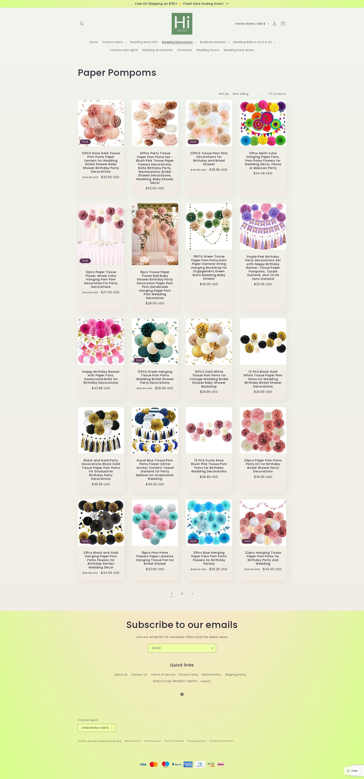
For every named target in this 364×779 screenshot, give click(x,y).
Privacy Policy (188, 674)
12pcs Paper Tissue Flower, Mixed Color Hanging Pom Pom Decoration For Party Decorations (101, 279)
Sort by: (224, 94)
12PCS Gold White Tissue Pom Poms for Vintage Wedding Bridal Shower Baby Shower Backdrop (209, 379)
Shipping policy (196, 740)
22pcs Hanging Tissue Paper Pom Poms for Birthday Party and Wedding (263, 558)
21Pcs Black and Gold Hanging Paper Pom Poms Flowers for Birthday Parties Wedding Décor (101, 560)
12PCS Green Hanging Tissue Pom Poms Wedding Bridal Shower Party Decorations (155, 377)
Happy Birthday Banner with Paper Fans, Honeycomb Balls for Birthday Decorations (101, 377)
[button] (82, 24)
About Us (121, 674)
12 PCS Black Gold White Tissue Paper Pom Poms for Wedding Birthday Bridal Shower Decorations (263, 379)
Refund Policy (211, 674)
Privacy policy (152, 740)
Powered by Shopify (109, 741)
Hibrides (93, 741)
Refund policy (133, 740)
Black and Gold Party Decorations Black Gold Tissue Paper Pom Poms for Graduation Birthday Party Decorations (101, 470)
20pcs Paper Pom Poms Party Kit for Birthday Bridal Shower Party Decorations (263, 466)
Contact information (221, 740)
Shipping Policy (235, 674)
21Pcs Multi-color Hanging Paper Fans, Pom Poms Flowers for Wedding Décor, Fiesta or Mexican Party (263, 160)
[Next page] (192, 594)
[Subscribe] (212, 648)
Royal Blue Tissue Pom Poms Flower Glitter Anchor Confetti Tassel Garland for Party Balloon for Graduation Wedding (155, 470)
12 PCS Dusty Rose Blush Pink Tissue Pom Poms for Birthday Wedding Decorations (209, 466)
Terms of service (174, 740)
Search (206, 681)
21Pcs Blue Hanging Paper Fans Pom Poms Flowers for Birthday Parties (209, 558)
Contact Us (139, 674)
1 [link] (171, 594)
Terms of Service (163, 674)
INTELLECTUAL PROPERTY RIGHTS (175, 681)
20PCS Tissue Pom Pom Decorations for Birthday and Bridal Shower (209, 158)
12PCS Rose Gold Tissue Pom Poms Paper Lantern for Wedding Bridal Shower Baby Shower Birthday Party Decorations (101, 162)
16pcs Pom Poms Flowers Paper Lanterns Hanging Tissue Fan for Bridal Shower (155, 558)
